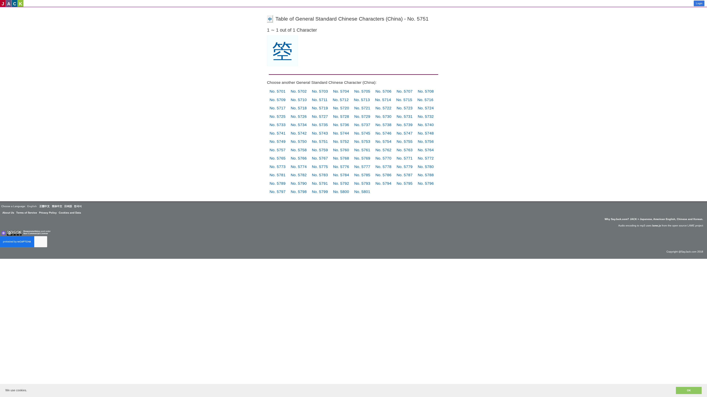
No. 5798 (299, 191)
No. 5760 (341, 150)
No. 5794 (383, 183)
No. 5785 (362, 175)
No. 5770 (383, 158)
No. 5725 (278, 116)
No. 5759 (320, 150)
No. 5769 (362, 158)
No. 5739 (405, 125)
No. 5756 (426, 141)
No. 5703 (320, 91)
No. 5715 (404, 100)
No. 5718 (299, 108)
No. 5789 (278, 183)
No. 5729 (362, 116)
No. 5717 (278, 108)
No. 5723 (405, 108)
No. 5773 (278, 166)
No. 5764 (426, 150)
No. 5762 (383, 150)
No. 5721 (362, 108)
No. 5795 (405, 183)
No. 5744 (341, 133)
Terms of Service (26, 212)
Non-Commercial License (35, 233)
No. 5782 (299, 175)
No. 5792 (341, 183)
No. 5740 (426, 125)
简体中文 (57, 206)
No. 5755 (405, 141)
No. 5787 (405, 175)
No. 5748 (426, 133)
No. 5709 (278, 100)
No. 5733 (278, 125)
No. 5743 (320, 133)
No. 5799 (320, 191)
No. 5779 (405, 166)
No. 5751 (320, 141)
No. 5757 (278, 150)
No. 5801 (362, 191)
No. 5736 (341, 125)
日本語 (68, 206)
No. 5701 (278, 91)
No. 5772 (426, 158)
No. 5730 (383, 116)
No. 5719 (320, 108)
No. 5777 (362, 166)
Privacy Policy (48, 212)
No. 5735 (320, 125)
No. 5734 (299, 125)
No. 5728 (341, 116)
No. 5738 (383, 125)
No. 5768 (341, 158)
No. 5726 (299, 116)
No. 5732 (426, 116)
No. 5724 (426, 108)
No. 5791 (320, 183)
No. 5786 (383, 175)
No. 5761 (362, 150)
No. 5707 (405, 91)
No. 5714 (383, 100)
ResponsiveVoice (31, 231)
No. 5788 (426, 175)
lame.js (656, 225)
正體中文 (44, 206)
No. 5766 (299, 158)
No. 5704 (341, 91)
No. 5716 (425, 100)
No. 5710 (299, 100)
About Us (8, 212)
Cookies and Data (70, 212)
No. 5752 (341, 141)
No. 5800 (341, 191)
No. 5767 (320, 158)
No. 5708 (426, 91)
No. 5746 (383, 133)
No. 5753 (362, 141)
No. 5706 (383, 91)
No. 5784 (341, 175)
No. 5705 (362, 91)
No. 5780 (426, 166)
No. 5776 (341, 166)
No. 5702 (299, 91)
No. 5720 (341, 108)
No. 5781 (278, 175)
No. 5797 (278, 191)
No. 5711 (320, 100)
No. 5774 (299, 166)
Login (699, 3)
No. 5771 (405, 158)
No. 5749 (278, 141)
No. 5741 (278, 133)
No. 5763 (405, 150)
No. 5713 (362, 100)
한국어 (78, 206)
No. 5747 (405, 133)
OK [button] (689, 390)
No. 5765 (278, 158)
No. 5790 (299, 183)
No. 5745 (362, 133)
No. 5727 (320, 116)
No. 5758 (299, 150)
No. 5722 (383, 108)
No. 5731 (405, 116)
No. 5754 (383, 141)
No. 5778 (383, 166)
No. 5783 (320, 175)
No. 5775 (320, 166)
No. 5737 (362, 125)
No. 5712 (341, 100)
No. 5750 (299, 141)
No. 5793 (362, 183)
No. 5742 (299, 133)
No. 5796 (426, 183)
